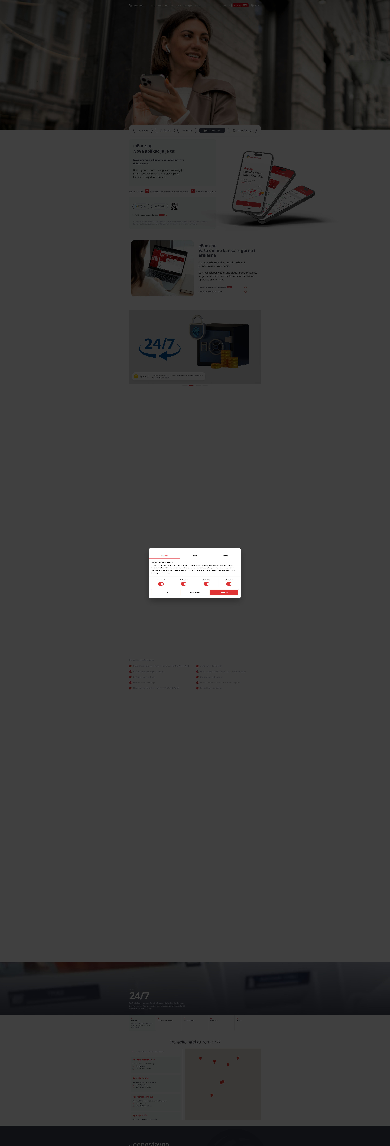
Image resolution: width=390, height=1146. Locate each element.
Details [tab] (195, 555)
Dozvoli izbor (195, 592)
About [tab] (225, 555)
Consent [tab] (164, 555)
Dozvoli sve (224, 592)
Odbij (166, 592)
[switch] (183, 584)
